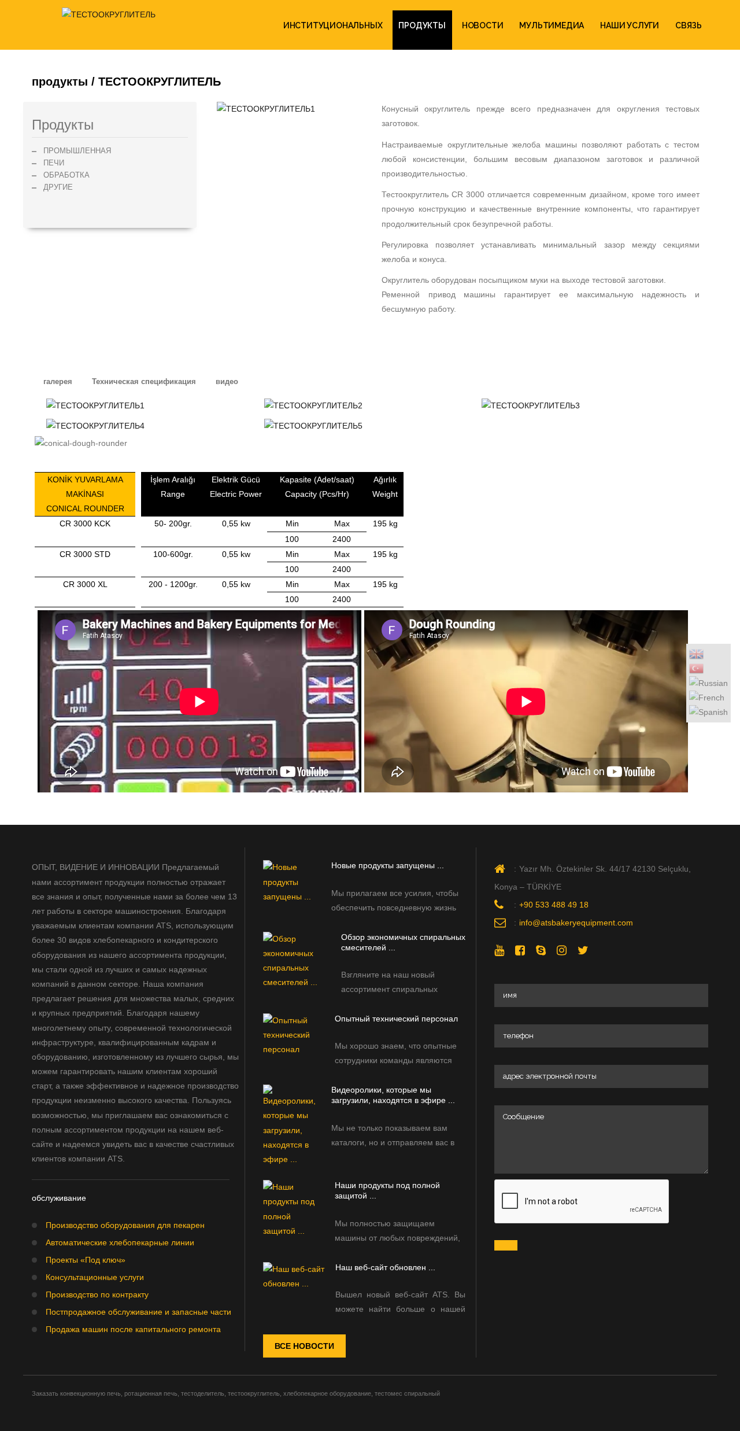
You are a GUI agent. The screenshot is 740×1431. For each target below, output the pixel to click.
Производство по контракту (97, 1294)
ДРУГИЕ (58, 187)
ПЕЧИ (53, 162)
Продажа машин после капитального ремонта (133, 1329)
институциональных (333, 25)
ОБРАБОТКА (66, 175)
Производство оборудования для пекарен (125, 1225)
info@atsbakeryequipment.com (576, 922)
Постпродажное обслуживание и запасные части (138, 1311)
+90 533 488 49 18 (554, 904)
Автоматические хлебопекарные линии (120, 1242)
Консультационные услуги (95, 1277)
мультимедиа (551, 25)
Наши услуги (629, 25)
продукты (421, 25)
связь (688, 25)
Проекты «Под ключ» (85, 1259)
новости (483, 25)
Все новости (304, 1346)
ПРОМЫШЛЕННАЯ (77, 150)
